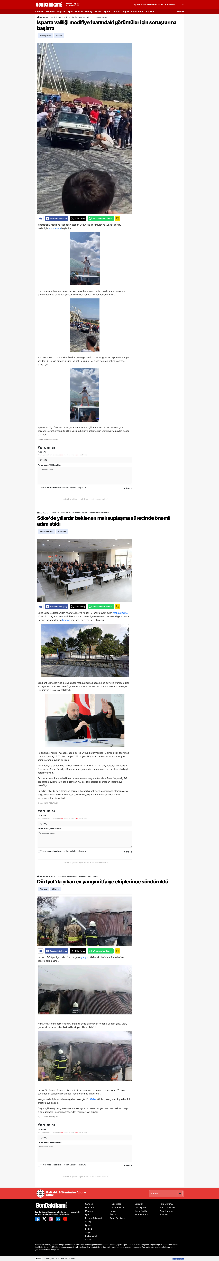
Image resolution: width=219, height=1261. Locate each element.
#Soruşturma (45, 35)
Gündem (39, 11)
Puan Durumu (166, 1211)
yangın (84, 957)
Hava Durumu (166, 1203)
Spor (70, 11)
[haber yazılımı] (178, 1258)
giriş (61, 455)
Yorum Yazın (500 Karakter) (49, 465)
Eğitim (107, 11)
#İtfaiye (55, 889)
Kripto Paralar (141, 1214)
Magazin (61, 11)
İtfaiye (92, 1099)
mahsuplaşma (120, 613)
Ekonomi (50, 11)
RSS (39, 1258)
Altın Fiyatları (141, 1207)
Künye (113, 1211)
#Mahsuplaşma (46, 531)
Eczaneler (164, 1214)
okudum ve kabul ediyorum (63, 487)
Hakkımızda (115, 1203)
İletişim (113, 1214)
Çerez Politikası (117, 1218)
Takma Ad (42, 452)
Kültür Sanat (137, 11)
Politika (116, 11)
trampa (66, 620)
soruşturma (55, 228)
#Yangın (43, 889)
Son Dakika (43, 17)
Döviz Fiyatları (141, 1211)
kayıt (76, 455)
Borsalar (139, 1203)
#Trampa (62, 531)
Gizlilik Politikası (117, 1207)
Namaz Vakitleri (167, 1207)
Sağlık (126, 11)
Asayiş (98, 11)
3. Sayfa (150, 11)
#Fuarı (59, 35)
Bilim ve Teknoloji (84, 11)
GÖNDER (128, 488)
